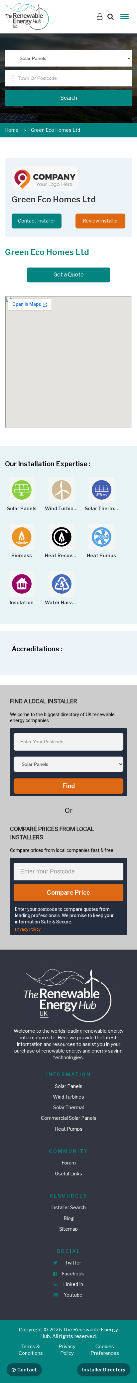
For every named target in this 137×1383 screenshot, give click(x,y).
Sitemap (68, 1229)
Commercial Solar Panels (68, 1118)
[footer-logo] (68, 995)
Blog (69, 1218)
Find (69, 785)
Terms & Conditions (31, 1350)
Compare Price (68, 892)
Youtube (72, 1295)
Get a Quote (69, 275)
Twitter (72, 1262)
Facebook (72, 1273)
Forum (69, 1162)
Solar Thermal (68, 1107)
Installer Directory (103, 1369)
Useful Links (68, 1173)
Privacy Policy (28, 929)
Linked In (72, 1284)
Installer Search (68, 1207)
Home (12, 130)
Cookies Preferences (104, 1350)
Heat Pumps (68, 1129)
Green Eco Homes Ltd (55, 130)
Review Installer (100, 220)
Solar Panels (68, 1086)
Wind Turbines (68, 1097)
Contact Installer (36, 220)
